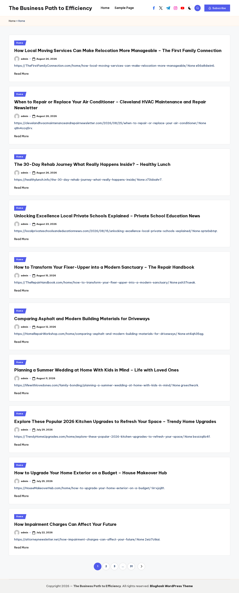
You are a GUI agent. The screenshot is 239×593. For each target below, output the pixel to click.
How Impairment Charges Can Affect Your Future (65, 524)
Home (12, 21)
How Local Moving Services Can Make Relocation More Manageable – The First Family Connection (118, 50)
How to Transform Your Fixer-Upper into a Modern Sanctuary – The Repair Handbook (104, 267)
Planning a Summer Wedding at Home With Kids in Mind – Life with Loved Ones (96, 370)
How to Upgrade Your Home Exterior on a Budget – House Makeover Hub (90, 472)
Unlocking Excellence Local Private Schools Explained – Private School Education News (107, 215)
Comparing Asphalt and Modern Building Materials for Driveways (82, 318)
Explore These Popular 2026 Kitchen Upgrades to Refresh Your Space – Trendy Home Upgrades (115, 421)
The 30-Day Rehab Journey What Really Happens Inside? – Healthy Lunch (92, 164)
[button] (217, 8)
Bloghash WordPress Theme (171, 586)
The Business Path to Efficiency (50, 8)
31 (131, 566)
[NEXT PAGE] (141, 566)
